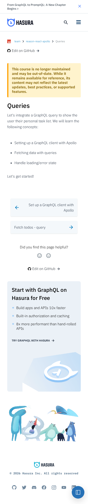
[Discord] (34, 487)
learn (17, 41)
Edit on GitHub (23, 50)
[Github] (14, 487)
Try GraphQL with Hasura (31, 340)
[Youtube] (64, 487)
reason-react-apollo (38, 41)
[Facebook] (44, 487)
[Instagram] (54, 487)
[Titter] (24, 487)
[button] (79, 6)
